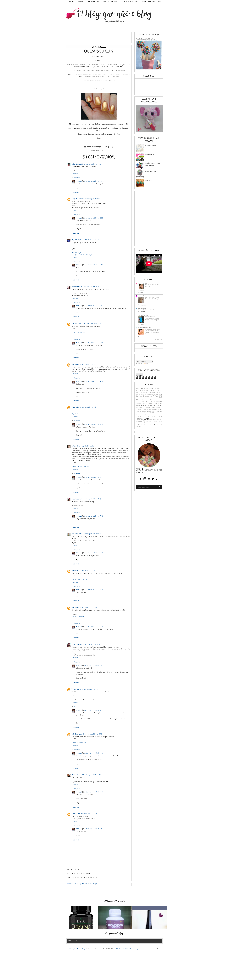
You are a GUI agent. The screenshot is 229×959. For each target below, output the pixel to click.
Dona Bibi (150, 398)
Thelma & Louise (158, 421)
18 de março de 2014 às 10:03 (93, 792)
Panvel (160, 413)
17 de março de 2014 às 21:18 (87, 607)
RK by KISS (157, 417)
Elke (140, 400)
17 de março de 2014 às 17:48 (93, 516)
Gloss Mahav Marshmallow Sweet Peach (152, 285)
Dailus (137, 398)
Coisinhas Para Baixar (150, 172)
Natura (142, 413)
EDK (160, 398)
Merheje (137, 411)
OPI (151, 413)
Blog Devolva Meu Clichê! (79, 579)
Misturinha (143, 411)
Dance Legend (143, 398)
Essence (146, 400)
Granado (138, 403)
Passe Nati (141, 415)
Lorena (139, 409)
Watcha (157, 425)
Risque (139, 421)
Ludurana (151, 409)
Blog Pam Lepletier (143, 315)
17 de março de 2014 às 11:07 (93, 306)
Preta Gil (157, 415)
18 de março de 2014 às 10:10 (93, 710)
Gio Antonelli (156, 402)
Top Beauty (141, 423)
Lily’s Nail (75, 414)
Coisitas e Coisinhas (143, 296)
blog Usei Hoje (76, 240)
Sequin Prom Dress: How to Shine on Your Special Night (152, 298)
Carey (137, 394)
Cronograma (93, 1)
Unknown (75, 364)
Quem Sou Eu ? (148, 180)
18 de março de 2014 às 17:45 (93, 829)
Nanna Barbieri (76, 324)
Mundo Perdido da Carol (144, 328)
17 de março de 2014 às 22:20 (90, 644)
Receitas (139, 419)
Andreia (158, 388)
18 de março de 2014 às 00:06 (94, 665)
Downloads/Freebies (130, 1)
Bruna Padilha (76, 644)
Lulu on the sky (142, 283)
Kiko (137, 407)
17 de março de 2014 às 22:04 (93, 627)
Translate (148, 364)
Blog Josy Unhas (77, 534)
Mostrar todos (158, 339)
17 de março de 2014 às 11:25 (87, 364)
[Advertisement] (99, 37)
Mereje (158, 409)
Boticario (158, 392)
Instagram (75, 255)
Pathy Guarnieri (77, 164)
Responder (75, 174)
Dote (156, 398)
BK (150, 390)
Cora (140, 396)
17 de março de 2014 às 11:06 (93, 265)
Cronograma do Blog (150, 146)
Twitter (82, 255)
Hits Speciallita (155, 404)
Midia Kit (81, 1)
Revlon (150, 419)
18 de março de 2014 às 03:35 (92, 734)
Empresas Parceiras (110, 1)
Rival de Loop (149, 421)
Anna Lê (78, 181)
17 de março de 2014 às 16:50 (92, 534)
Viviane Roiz (75, 689)
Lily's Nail (75, 407)
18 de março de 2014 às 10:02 (93, 753)
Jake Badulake (142, 309)
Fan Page (89, 255)
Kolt (141, 407)
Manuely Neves (77, 775)
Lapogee (153, 407)
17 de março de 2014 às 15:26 (92, 499)
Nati (137, 413)
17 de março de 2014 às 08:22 (91, 164)
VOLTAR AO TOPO (122, 949)
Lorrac (144, 409)
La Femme (146, 407)
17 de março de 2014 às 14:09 (86, 446)
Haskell (147, 403)
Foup (144, 402)
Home (71, 1)
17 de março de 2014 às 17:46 (93, 424)
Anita (137, 390)
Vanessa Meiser (77, 287)
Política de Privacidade (151, 1)
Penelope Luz (150, 415)
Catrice (142, 394)
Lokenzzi (159, 407)
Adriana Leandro (77, 499)
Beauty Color (156, 390)
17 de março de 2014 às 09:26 (94, 199)
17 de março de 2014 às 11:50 (87, 407)
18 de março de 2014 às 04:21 (91, 775)
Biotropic (152, 392)
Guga (143, 403)
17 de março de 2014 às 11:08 (93, 343)
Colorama (158, 394)
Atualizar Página (134, 949)
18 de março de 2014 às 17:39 (91, 814)
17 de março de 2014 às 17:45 (93, 381)
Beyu (137, 392)
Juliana (74, 446)
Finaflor (154, 400)
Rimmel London (158, 419)
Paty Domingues (77, 734)
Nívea (147, 413)
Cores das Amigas (151, 396)
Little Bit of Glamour (78, 332)
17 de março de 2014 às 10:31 (90, 240)
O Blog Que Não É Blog (77, 949)
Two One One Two (150, 423)
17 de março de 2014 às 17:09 (87, 571)
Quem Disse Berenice (147, 417)
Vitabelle (147, 425)
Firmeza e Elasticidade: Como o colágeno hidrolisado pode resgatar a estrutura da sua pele (152, 331)
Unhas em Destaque (78, 616)
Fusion (149, 402)
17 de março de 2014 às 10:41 (91, 287)
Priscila (137, 417)
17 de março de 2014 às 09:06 (93, 181)
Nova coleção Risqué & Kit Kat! (146, 310)
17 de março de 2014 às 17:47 (93, 477)
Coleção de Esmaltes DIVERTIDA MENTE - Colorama (152, 164)
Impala (138, 405)
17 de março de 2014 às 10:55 (91, 324)
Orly (155, 413)
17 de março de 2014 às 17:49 (93, 590)
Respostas (77, 178)
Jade (158, 406)
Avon (143, 390)
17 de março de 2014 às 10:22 (93, 218)
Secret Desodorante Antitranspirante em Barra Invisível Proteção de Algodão (152, 318)
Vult (152, 425)
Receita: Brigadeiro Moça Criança (146, 39)
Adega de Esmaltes (78, 199)
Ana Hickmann (148, 389)
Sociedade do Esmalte (79, 743)
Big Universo (144, 392)
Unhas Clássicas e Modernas (81, 467)
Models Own (151, 411)
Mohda (157, 411)
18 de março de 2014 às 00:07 (89, 689)
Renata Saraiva (77, 814)
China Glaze (150, 394)
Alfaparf (138, 389)
